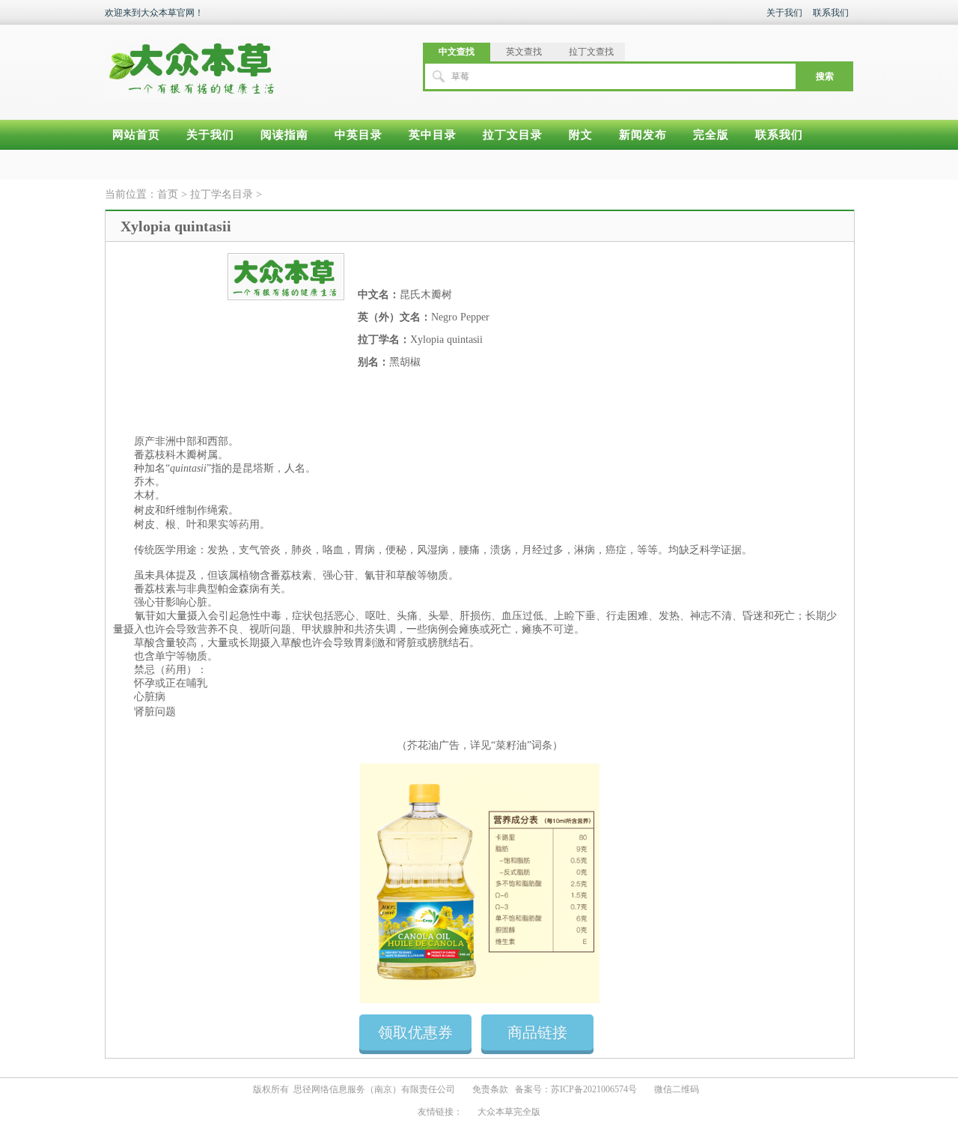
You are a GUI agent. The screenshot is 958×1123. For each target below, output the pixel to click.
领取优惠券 (415, 1032)
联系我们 (831, 12)
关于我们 (784, 12)
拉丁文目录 (513, 135)
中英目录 (358, 135)
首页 (167, 194)
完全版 (711, 135)
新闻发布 (643, 135)
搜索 (825, 76)
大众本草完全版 (509, 1112)
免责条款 (490, 1089)
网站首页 (136, 135)
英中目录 (433, 135)
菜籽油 (511, 745)
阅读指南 (284, 135)
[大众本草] (191, 61)
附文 (581, 135)
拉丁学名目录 (223, 194)
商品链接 (537, 1032)
